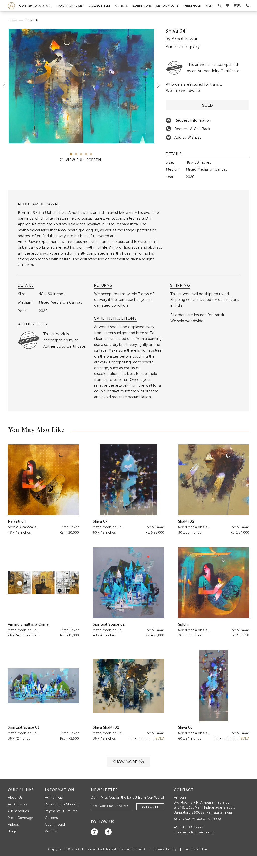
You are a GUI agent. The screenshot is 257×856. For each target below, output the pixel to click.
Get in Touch (55, 824)
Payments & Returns (61, 811)
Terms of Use (195, 849)
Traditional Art (70, 5)
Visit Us (51, 831)
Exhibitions (142, 5)
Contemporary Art (35, 5)
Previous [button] (6, 85)
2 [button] (76, 154)
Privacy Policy (165, 849)
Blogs (12, 831)
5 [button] (91, 154)
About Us (15, 797)
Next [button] (156, 85)
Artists (121, 5)
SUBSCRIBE (150, 806)
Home (12, 20)
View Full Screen (83, 160)
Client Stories (18, 811)
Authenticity (54, 797)
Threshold (192, 5)
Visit (209, 5)
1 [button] (71, 154)
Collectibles (100, 5)
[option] (81, 86)
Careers (51, 818)
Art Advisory (167, 5)
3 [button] (81, 154)
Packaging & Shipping (62, 804)
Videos (13, 824)
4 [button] (86, 154)
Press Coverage (20, 818)
